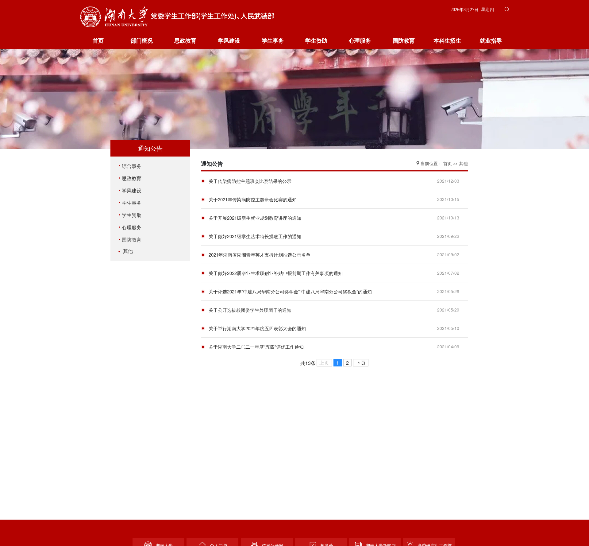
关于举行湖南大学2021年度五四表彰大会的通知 (257, 328)
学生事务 (273, 41)
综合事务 (131, 165)
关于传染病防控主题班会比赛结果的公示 (250, 181)
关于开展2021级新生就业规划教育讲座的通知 (255, 218)
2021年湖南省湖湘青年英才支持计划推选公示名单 (259, 254)
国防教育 (404, 41)
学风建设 (229, 41)
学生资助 (316, 41)
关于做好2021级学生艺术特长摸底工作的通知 (255, 236)
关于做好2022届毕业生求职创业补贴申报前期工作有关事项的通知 (276, 273)
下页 (361, 362)
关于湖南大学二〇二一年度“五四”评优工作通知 (256, 346)
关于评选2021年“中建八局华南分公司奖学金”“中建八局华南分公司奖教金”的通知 (290, 291)
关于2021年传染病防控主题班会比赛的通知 (253, 199)
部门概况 (142, 41)
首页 (98, 41)
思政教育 (185, 41)
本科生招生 (447, 41)
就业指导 (491, 41)
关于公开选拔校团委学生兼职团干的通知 (250, 310)
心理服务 (360, 41)
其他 (127, 250)
